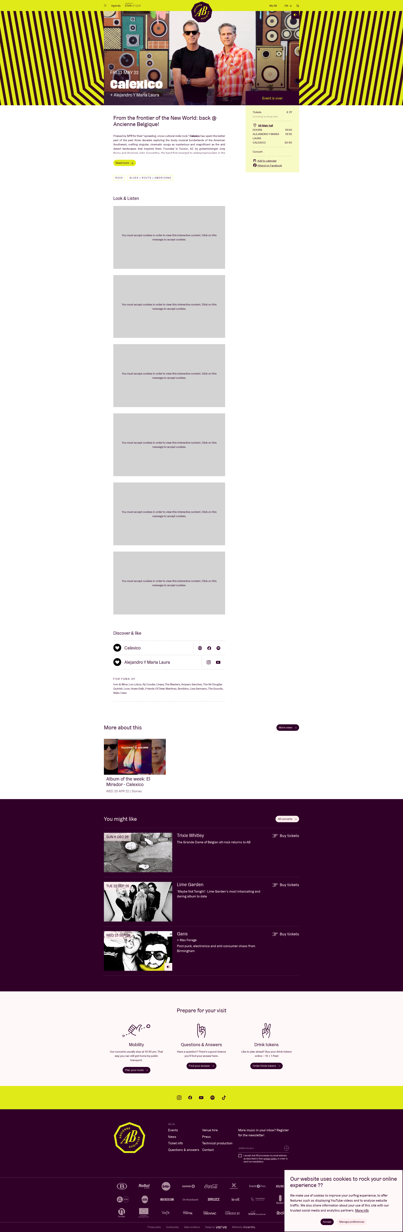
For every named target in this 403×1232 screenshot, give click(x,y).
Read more (123, 163)
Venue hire (210, 1130)
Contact (208, 1150)
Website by (237, 1227)
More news (286, 727)
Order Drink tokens (265, 1066)
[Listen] (295, 15)
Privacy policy (154, 1227)
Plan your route (134, 1070)
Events (173, 1130)
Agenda (115, 5)
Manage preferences (351, 1222)
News (172, 1137)
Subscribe (286, 1148)
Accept (327, 1222)
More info (362, 1210)
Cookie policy (172, 1227)
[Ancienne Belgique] (201, 11)
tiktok (224, 1097)
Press (206, 1137)
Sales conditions (192, 1227)
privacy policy (270, 1158)
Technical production (217, 1143)
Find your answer (199, 1066)
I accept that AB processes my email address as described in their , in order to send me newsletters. (266, 1158)
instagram (179, 1097)
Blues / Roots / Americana (150, 177)
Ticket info (175, 1143)
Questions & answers (183, 1150)
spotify (212, 1097)
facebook (190, 1097)
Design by (210, 1227)
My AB (273, 5)
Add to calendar (267, 161)
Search (298, 6)
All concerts (285, 819)
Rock (119, 177)
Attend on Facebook (269, 165)
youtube (201, 1097)
